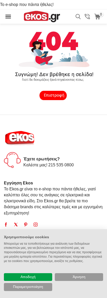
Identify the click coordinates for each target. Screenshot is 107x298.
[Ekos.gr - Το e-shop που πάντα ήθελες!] (42, 16)
